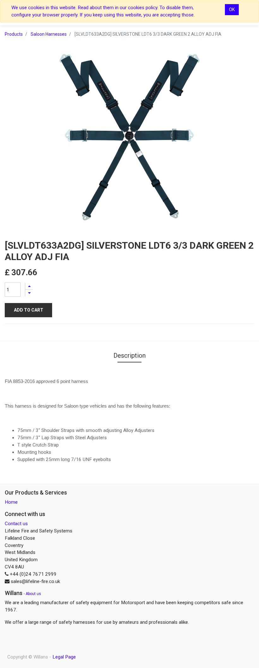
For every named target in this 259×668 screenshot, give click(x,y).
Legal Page (64, 657)
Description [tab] (129, 355)
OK (232, 9)
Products (14, 34)
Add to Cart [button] (28, 310)
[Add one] (29, 286)
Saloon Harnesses (49, 34)
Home (11, 502)
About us (33, 594)
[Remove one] (29, 293)
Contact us (16, 523)
